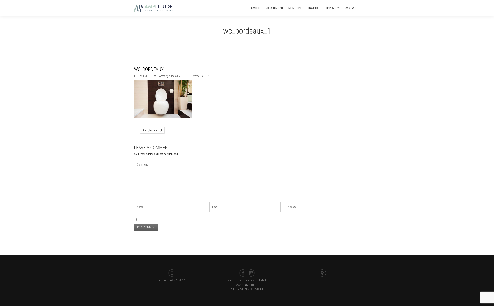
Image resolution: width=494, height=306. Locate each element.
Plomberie (314, 8)
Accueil (255, 8)
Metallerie (295, 8)
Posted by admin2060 (169, 76)
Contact (350, 8)
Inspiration (333, 8)
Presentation (274, 8)
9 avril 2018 (144, 76)
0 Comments (195, 76)
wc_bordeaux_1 (153, 130)
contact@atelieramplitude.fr (250, 280)
